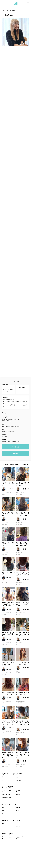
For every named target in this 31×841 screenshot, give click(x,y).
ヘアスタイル (13, 10)
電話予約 (15, 471)
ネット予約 (15, 465)
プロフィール (5, 10)
